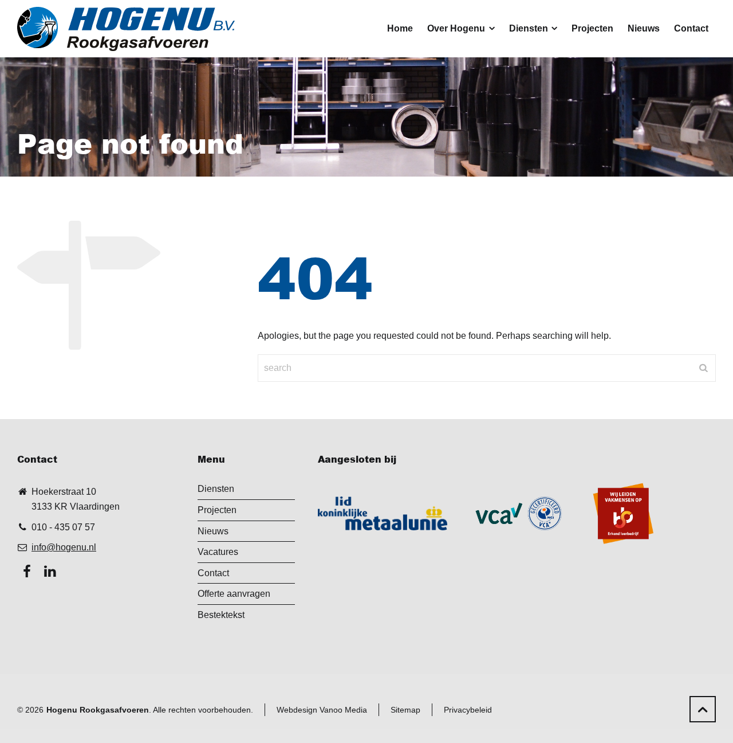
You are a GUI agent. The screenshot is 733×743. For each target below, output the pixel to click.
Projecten (217, 510)
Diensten (216, 489)
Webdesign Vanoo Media (322, 709)
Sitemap (405, 709)
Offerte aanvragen (234, 594)
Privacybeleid (468, 709)
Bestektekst (221, 615)
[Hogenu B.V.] (126, 28)
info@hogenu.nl (63, 547)
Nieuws (213, 531)
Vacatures (218, 552)
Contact (213, 573)
